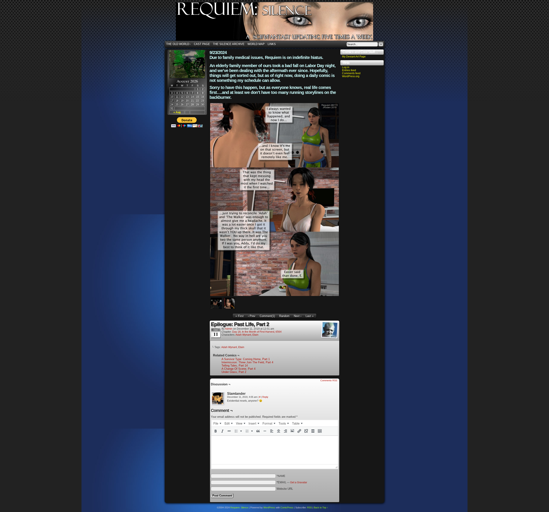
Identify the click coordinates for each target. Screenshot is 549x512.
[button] (216, 431)
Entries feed (349, 70)
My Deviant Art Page (354, 56)
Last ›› (310, 316)
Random (284, 316)
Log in (345, 67)
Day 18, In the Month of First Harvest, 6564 (257, 331)
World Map (256, 44)
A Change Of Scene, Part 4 (238, 368)
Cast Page (202, 44)
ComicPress (287, 507)
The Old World (178, 44)
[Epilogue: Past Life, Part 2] (274, 295)
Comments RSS (328, 380)
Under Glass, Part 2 (234, 372)
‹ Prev (251, 316)
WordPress (269, 507)
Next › (297, 316)
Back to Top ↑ (321, 507)
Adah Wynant (243, 334)
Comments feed (351, 73)
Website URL (285, 488)
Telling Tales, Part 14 (235, 365)
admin (228, 328)
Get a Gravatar (298, 482)
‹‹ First (239, 316)
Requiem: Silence (281, 22)
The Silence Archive (228, 44)
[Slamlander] (218, 398)
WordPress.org (350, 76)
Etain (255, 334)
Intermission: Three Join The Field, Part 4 (247, 362)
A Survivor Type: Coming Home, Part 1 (246, 359)
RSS (309, 507)
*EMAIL (292, 482)
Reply (265, 397)
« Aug (177, 112)
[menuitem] (217, 423)
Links (272, 44)
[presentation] (217, 423)
